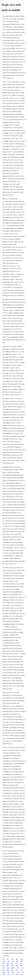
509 (13, 961)
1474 (4, 974)
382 (21, 970)
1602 (21, 961)
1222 (21, 959)
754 (3, 963)
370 (3, 959)
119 (3, 965)
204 (17, 974)
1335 (4, 961)
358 (22, 972)
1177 (4, 967)
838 (8, 965)
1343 (4, 972)
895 (8, 972)
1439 (18, 972)
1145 (12, 965)
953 (8, 963)
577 (16, 963)
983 (17, 959)
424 (8, 967)
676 (21, 965)
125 (8, 974)
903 (3, 970)
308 (21, 963)
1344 (13, 972)
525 (22, 967)
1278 (18, 967)
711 (8, 959)
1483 (13, 967)
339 (8, 961)
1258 (17, 970)
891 (17, 965)
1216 (21, 974)
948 (8, 970)
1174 (12, 959)
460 (17, 961)
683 (12, 970)
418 (12, 963)
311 (13, 974)
